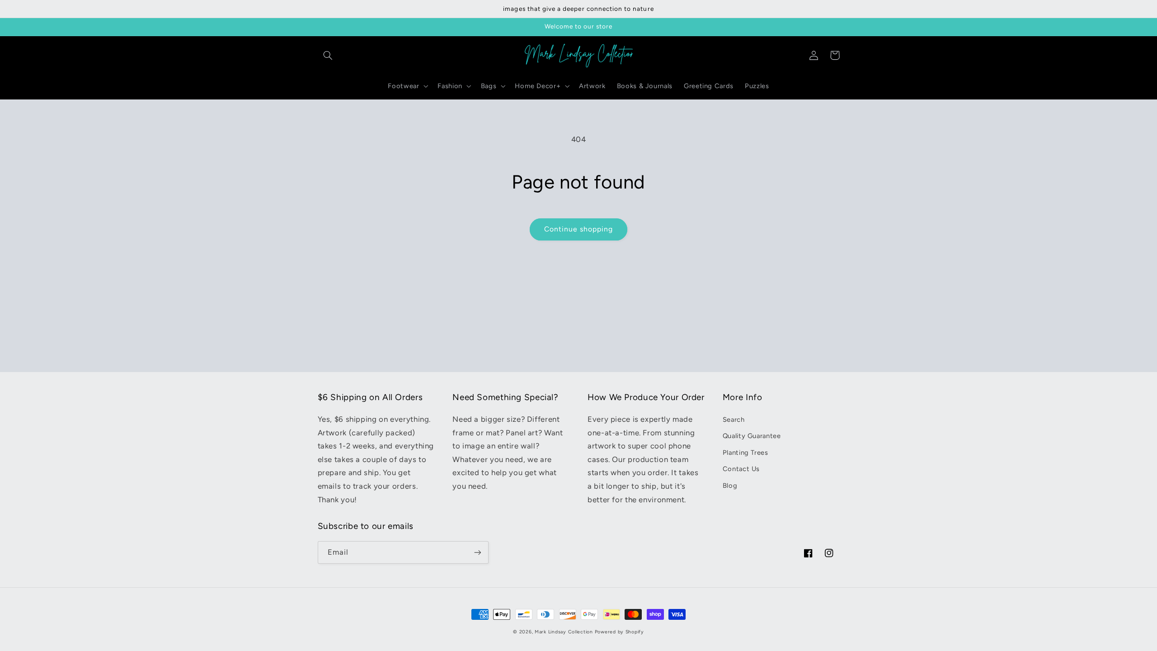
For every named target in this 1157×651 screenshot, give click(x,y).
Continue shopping (578, 229)
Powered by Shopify (619, 632)
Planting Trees (745, 452)
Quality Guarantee (752, 436)
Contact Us (741, 469)
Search (734, 419)
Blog (730, 485)
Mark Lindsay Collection (564, 632)
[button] (328, 55)
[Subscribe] (477, 552)
